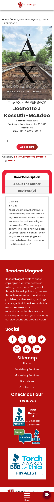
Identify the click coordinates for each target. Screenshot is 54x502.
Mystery (35, 19)
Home (5, 19)
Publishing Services (27, 369)
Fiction (14, 19)
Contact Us (27, 387)
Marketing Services (27, 375)
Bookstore (27, 381)
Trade (11, 160)
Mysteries (25, 19)
